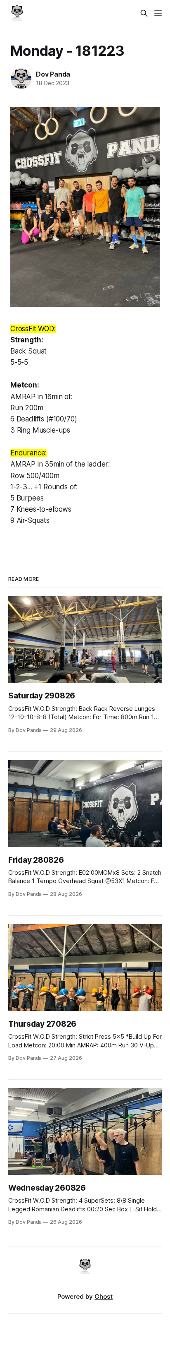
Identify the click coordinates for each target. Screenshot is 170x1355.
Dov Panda (53, 74)
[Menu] (158, 13)
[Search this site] (144, 13)
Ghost (103, 1296)
